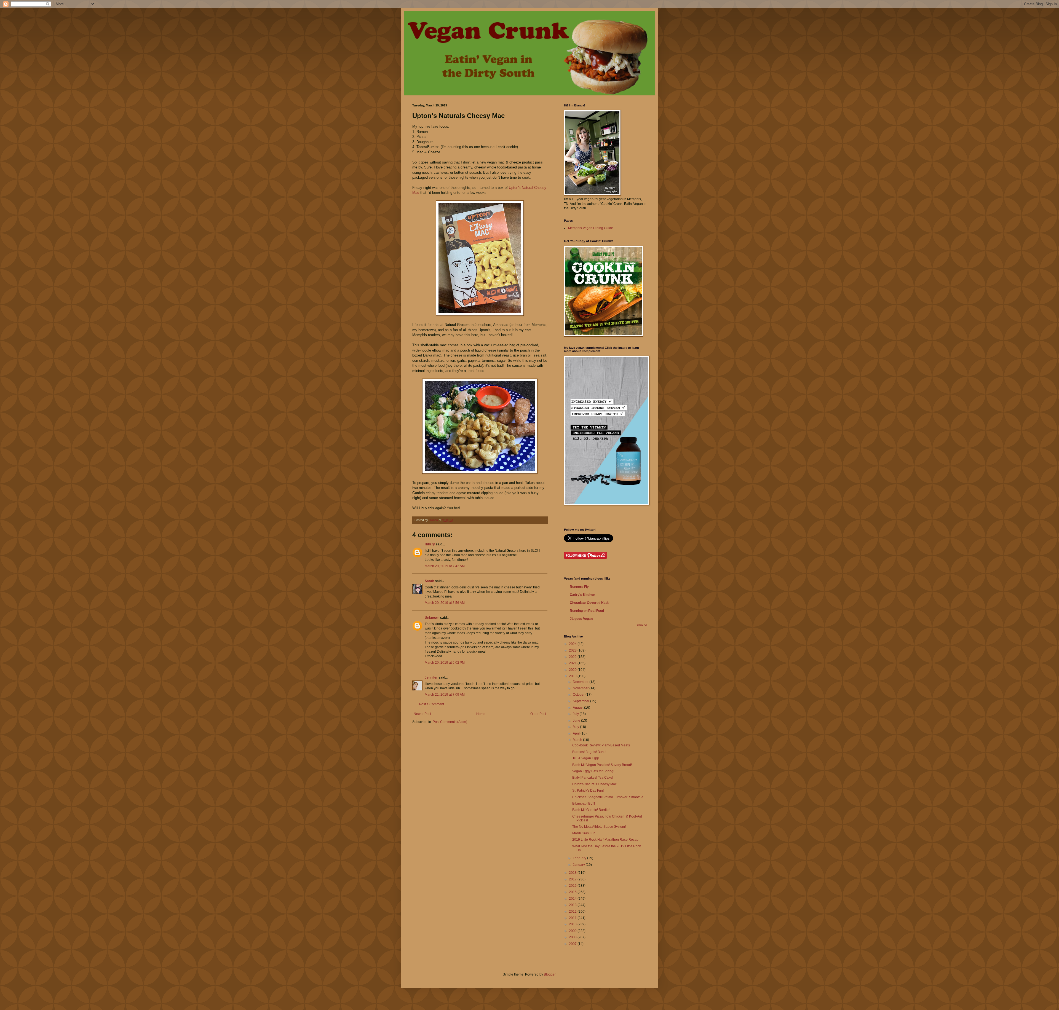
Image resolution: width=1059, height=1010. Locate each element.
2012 (573, 911)
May (576, 727)
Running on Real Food (587, 611)
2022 (573, 657)
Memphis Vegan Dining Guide (590, 228)
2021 (573, 663)
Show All (642, 624)
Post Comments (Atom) (450, 722)
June (577, 720)
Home (480, 714)
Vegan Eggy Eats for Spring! (593, 771)
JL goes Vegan (581, 619)
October (579, 694)
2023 (573, 650)
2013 (573, 905)
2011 (573, 918)
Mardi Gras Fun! (584, 833)
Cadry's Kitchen (582, 595)
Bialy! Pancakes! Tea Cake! (592, 777)
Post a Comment (431, 704)
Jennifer (431, 677)
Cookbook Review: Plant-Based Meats (601, 745)
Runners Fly (579, 587)
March (578, 740)
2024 (573, 644)
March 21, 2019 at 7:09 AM (445, 694)
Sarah (430, 581)
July (576, 714)
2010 (573, 924)
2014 (573, 899)
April (577, 733)
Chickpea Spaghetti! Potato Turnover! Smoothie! (608, 797)
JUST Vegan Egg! (585, 758)
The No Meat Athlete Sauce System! (599, 827)
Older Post (538, 714)
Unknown (432, 618)
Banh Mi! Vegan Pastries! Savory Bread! (602, 765)
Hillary (430, 544)
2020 (573, 670)
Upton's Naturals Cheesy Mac (594, 784)
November (581, 688)
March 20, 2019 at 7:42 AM (445, 566)
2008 (573, 937)
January (579, 865)
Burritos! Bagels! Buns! (589, 752)
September (581, 701)
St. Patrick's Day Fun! (588, 790)
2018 (573, 873)
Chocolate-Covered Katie (589, 603)
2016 (573, 886)
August (578, 707)
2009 (573, 931)
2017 (573, 879)
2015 (573, 892)
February (580, 858)
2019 (573, 676)
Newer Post (422, 714)
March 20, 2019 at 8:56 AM (445, 603)
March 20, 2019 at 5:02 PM (445, 663)
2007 (573, 944)
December (581, 682)
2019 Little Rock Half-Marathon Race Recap (605, 840)
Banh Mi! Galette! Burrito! (590, 810)
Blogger (549, 974)
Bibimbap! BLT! (583, 803)
